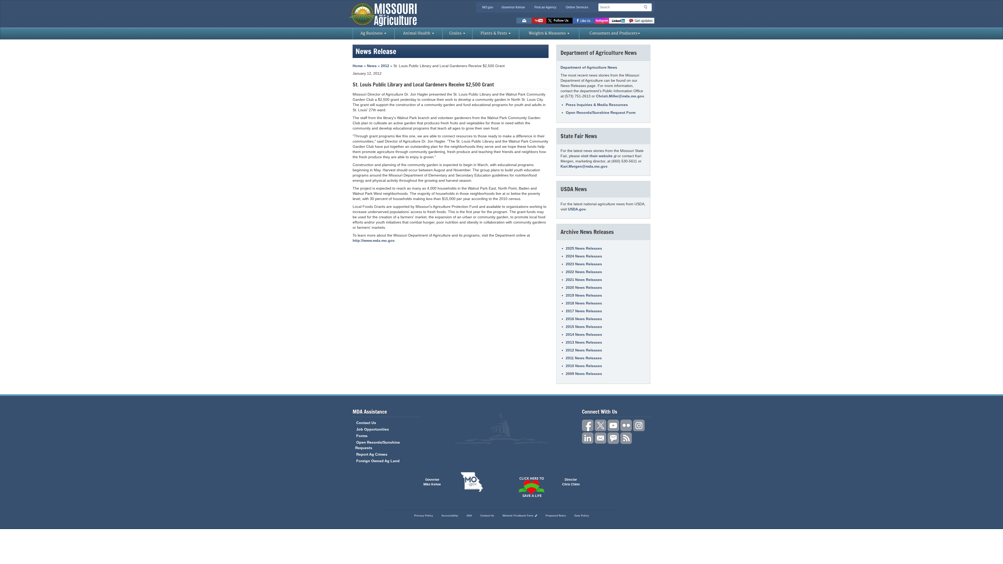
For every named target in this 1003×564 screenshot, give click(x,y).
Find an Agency (545, 7)
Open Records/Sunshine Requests (377, 445)
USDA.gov (577, 209)
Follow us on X (600, 425)
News (372, 66)
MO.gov (487, 7)
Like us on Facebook (584, 21)
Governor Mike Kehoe (432, 482)
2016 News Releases (584, 319)
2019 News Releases (584, 295)
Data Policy (581, 515)
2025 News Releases (584, 248)
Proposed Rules (556, 515)
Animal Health (417, 33)
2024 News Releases (584, 256)
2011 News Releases (584, 358)
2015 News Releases (584, 327)
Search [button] (647, 8)
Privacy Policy (423, 515)
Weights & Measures (548, 33)
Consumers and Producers (613, 33)
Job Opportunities (372, 429)
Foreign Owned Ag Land (378, 461)
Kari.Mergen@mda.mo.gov (584, 166)
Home (358, 66)
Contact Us (366, 423)
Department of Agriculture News (589, 67)
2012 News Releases (584, 350)
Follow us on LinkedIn (587, 438)
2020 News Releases (584, 287)
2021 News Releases (584, 280)
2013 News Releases (584, 342)
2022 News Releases (584, 272)
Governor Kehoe (513, 7)
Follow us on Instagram (602, 21)
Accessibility (449, 515)
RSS (626, 438)
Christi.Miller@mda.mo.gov (620, 96)
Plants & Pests (494, 33)
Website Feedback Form (518, 515)
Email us (524, 21)
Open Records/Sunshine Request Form (600, 112)
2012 (385, 66)
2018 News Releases (584, 303)
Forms (362, 436)
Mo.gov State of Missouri (471, 482)
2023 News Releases (584, 264)
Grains (456, 33)
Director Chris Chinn (571, 482)
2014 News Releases (584, 334)
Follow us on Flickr (626, 425)
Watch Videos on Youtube (539, 21)
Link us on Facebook (587, 425)
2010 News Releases (584, 366)
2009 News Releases (584, 374)
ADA (469, 515)
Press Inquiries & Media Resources (597, 105)
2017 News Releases (584, 311)
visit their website (597, 156)
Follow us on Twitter (559, 21)
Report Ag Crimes (371, 454)
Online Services (577, 7)
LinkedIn (618, 21)
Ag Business (372, 33)
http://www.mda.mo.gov (374, 240)
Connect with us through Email (600, 438)
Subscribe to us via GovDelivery (640, 21)
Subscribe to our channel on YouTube (613, 425)
